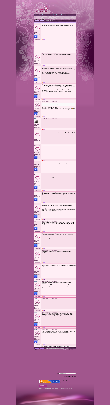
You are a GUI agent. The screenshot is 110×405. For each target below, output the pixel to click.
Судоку (40, 14)
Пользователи (50, 14)
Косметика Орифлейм (38, 16)
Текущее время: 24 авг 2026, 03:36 (49, 20)
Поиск (46, 14)
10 (71, 349)
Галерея (37, 14)
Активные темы (42, 19)
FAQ (43, 14)
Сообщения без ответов (37, 19)
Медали (54, 14)
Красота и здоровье (53, 348)
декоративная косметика (66, 348)
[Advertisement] (55, 46)
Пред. (39, 17)
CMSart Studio (70, 388)
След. (47, 17)
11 (72, 349)
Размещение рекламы (65, 380)
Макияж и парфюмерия (59, 348)
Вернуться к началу (37, 39)
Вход (62, 14)
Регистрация (58, 14)
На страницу (36, 17)
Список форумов (48, 348)
